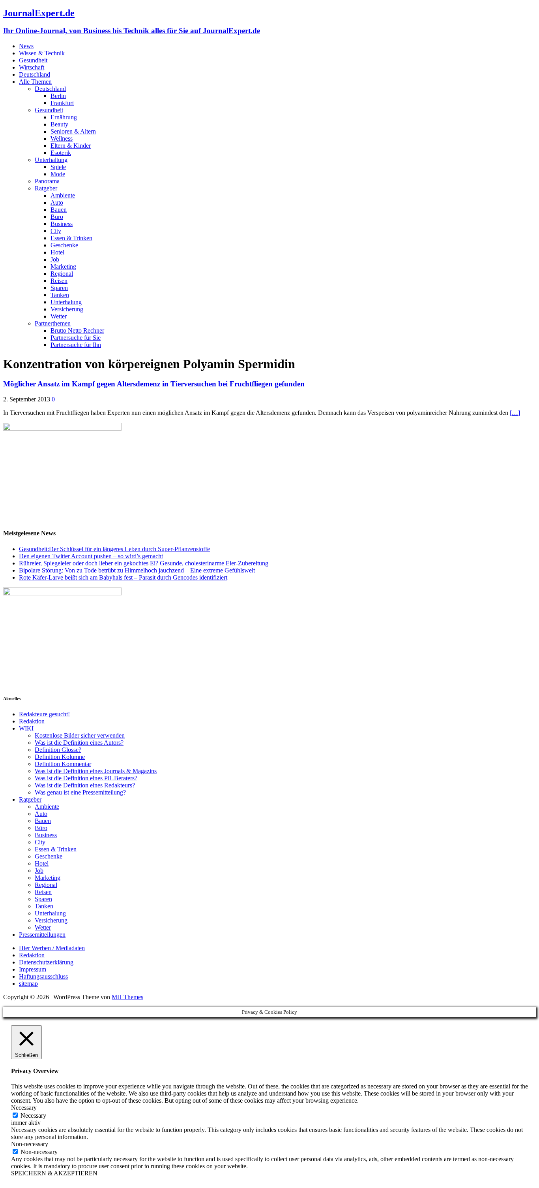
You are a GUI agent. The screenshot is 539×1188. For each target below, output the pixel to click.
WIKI (26, 728)
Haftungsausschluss (43, 976)
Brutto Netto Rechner (77, 330)
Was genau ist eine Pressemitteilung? (80, 792)
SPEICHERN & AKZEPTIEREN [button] (54, 1173)
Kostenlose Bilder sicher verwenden (80, 735)
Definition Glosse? (58, 749)
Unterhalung (66, 302)
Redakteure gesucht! (44, 714)
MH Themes (127, 997)
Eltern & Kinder (71, 145)
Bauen (59, 209)
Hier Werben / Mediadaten (52, 948)
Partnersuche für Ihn (76, 344)
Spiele (58, 167)
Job (55, 259)
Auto (57, 202)
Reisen (59, 280)
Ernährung (64, 117)
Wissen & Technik (42, 53)
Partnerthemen (53, 323)
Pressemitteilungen (42, 934)
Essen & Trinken (71, 238)
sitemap (28, 983)
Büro (57, 216)
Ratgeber (46, 188)
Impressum (32, 969)
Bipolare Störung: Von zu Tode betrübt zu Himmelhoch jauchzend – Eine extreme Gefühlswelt (137, 570)
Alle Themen (35, 81)
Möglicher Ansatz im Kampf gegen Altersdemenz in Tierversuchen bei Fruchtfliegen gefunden (154, 384)
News (26, 46)
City (56, 231)
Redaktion (32, 721)
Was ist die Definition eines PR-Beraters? (86, 778)
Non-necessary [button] (29, 1144)
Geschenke (64, 245)
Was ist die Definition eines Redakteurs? (85, 785)
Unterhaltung (51, 159)
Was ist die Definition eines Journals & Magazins (96, 771)
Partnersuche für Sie (76, 337)
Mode (58, 174)
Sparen (59, 287)
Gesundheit (33, 60)
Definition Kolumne (60, 756)
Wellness (62, 138)
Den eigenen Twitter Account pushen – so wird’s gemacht (91, 556)
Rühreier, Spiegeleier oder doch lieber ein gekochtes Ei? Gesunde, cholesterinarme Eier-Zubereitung (143, 563)
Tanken (60, 295)
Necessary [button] (24, 1107)
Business (62, 223)
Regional (62, 273)
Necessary (33, 1115)
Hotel (57, 252)
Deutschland (34, 74)
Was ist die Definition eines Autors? (79, 742)
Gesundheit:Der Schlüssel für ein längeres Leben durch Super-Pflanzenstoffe (114, 549)
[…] (515, 412)
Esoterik (61, 152)
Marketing (63, 266)
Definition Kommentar (63, 764)
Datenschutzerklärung (46, 962)
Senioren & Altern (73, 131)
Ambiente (63, 195)
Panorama (47, 181)
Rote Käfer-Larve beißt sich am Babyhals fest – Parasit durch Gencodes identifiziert (123, 577)
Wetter (59, 316)
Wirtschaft (31, 67)
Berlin (58, 95)
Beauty (59, 124)
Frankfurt (62, 103)
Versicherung (67, 309)
